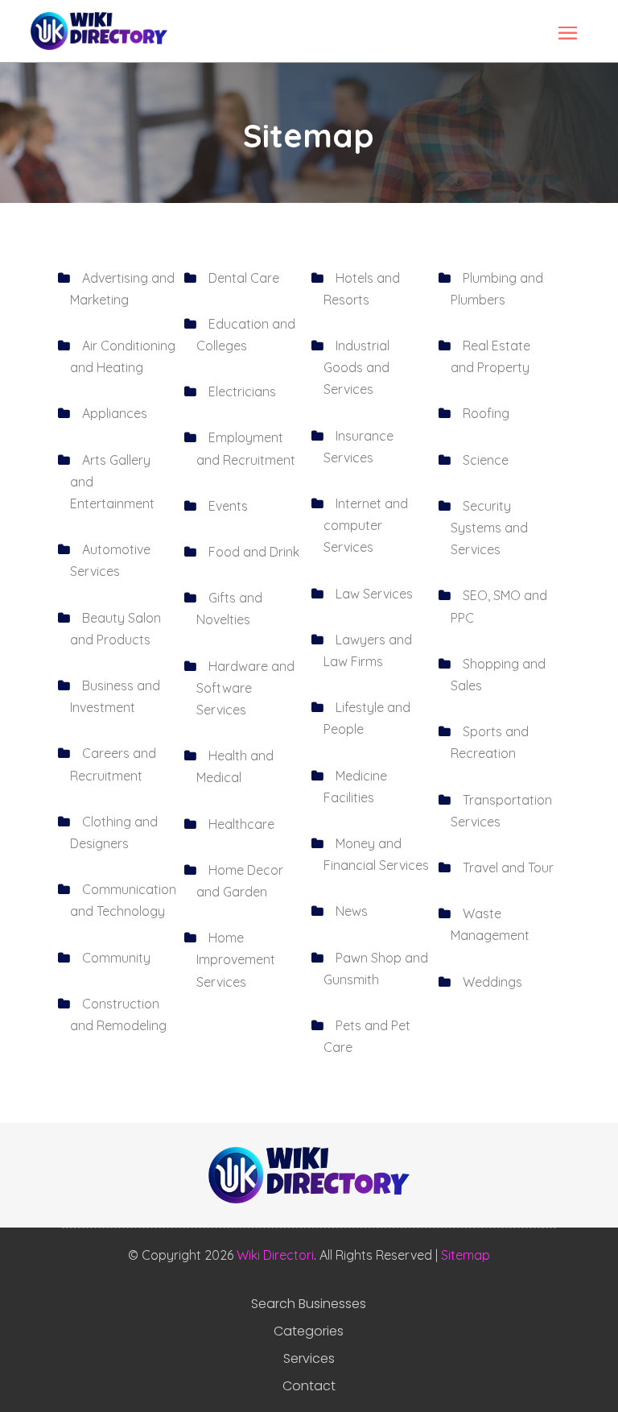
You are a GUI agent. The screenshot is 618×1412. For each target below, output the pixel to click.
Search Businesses (308, 1304)
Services (309, 1358)
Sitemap (465, 1255)
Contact (309, 1386)
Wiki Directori (275, 1255)
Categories (309, 1331)
